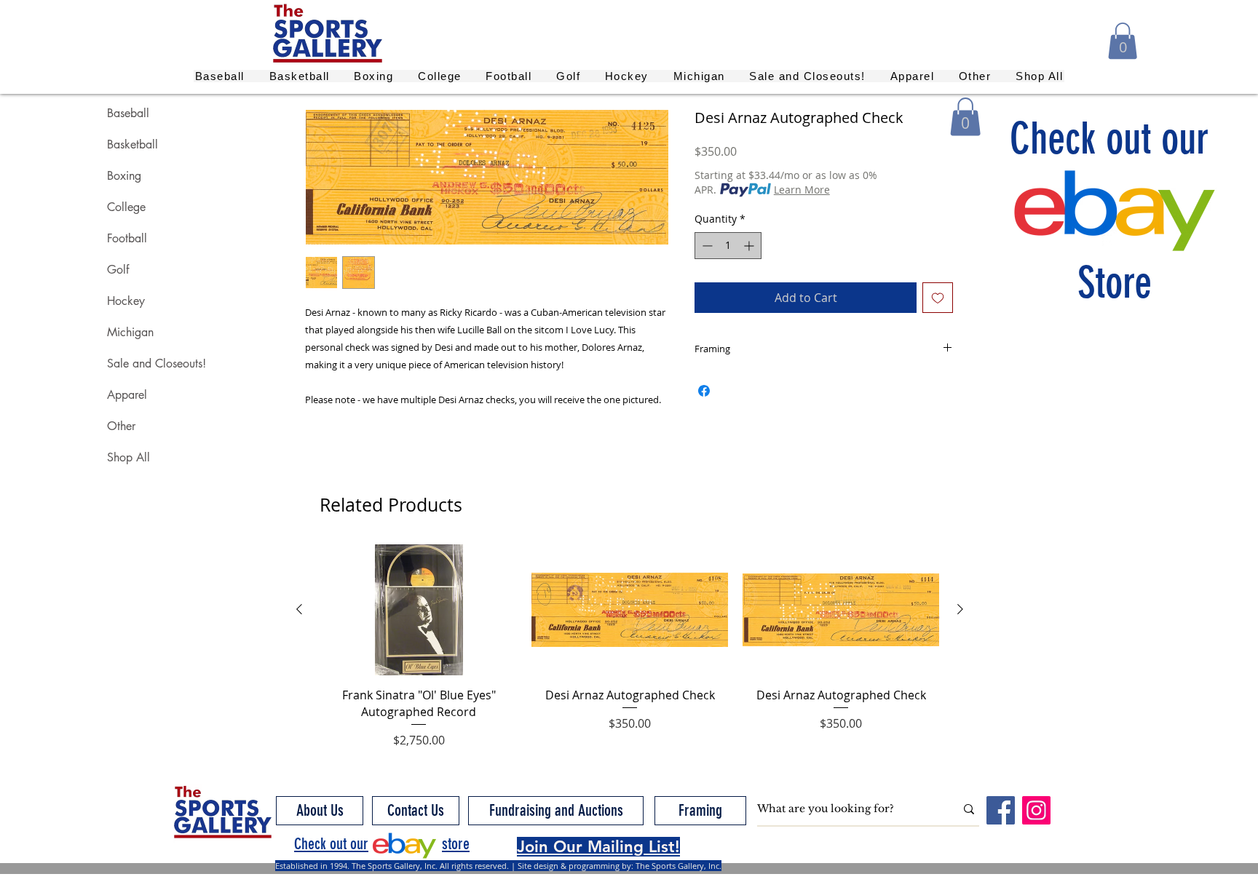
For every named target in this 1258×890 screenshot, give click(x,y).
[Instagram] (1036, 810)
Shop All (128, 457)
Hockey (126, 301)
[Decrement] (706, 245)
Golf (118, 269)
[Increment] (750, 245)
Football (127, 238)
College (126, 207)
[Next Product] (960, 609)
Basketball (132, 144)
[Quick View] (418, 609)
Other (121, 426)
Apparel (127, 394)
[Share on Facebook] (704, 391)
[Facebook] (1000, 810)
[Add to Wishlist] (937, 297)
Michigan (130, 332)
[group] (629, 647)
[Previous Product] (299, 609)
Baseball (128, 113)
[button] (1122, 41)
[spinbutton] (728, 245)
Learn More (802, 189)
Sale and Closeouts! (156, 363)
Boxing (124, 175)
